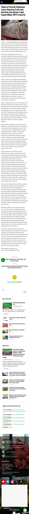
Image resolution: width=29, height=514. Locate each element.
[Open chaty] (25, 510)
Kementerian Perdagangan (8, 465)
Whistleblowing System (7, 473)
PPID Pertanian (5, 467)
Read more (6, 368)
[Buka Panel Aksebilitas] (3, 260)
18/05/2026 (12, 320)
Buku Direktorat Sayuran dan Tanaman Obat (7, 304)
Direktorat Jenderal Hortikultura (18, 508)
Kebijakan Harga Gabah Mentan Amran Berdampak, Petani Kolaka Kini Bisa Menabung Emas (17, 396)
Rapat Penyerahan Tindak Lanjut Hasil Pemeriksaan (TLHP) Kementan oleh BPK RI (14, 411)
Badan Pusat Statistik (7, 469)
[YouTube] (3, 481)
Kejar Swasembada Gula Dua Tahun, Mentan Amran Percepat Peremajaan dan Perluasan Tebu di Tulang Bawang (17, 374)
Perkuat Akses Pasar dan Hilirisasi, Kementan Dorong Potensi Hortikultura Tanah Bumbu (17, 389)
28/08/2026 (15, 359)
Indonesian (19, 1)
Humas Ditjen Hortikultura (14, 282)
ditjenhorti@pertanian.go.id (12, 455)
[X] (16, 481)
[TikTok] (21, 481)
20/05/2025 (12, 333)
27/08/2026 (12, 384)
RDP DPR (11, 427)
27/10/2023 (3, 17)
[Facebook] (8, 481)
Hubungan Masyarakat (18, 306)
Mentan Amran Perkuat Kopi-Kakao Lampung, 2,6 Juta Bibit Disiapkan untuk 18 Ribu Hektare (17, 381)
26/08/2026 (12, 392)
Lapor (3, 470)
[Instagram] (12, 481)
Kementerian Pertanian (7, 464)
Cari (3, 289)
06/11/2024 (12, 339)
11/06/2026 (15, 307)
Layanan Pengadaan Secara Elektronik (10, 472)
